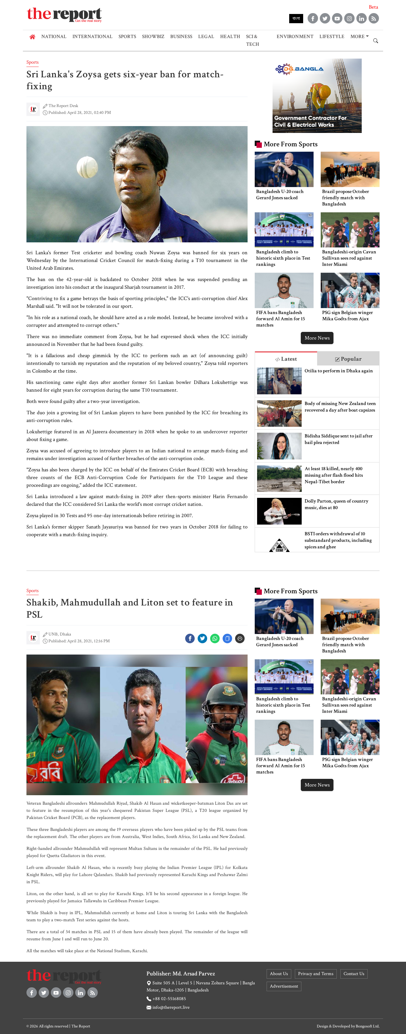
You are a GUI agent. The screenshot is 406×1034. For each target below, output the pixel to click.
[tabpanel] (317, 458)
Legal (206, 36)
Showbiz (153, 36)
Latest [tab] (288, 359)
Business (181, 36)
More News (317, 338)
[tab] (286, 358)
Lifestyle (332, 36)
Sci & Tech (252, 40)
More (357, 36)
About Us (279, 974)
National (54, 36)
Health (230, 36)
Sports (127, 36)
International (93, 36)
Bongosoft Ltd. (368, 1026)
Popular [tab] (351, 359)
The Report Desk (63, 106)
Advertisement (284, 986)
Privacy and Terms (315, 974)
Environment (295, 36)
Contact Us (354, 974)
